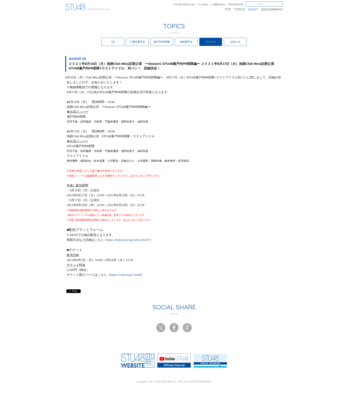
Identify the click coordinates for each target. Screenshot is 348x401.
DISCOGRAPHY (272, 9)
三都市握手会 (137, 41)
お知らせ (235, 41)
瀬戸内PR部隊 (162, 41)
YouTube (203, 4)
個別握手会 (186, 41)
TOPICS (239, 9)
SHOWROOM (236, 4)
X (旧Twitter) (218, 4)
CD (113, 41)
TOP (228, 9)
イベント (211, 41)
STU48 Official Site (184, 4)
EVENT (253, 9)
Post (74, 291)
